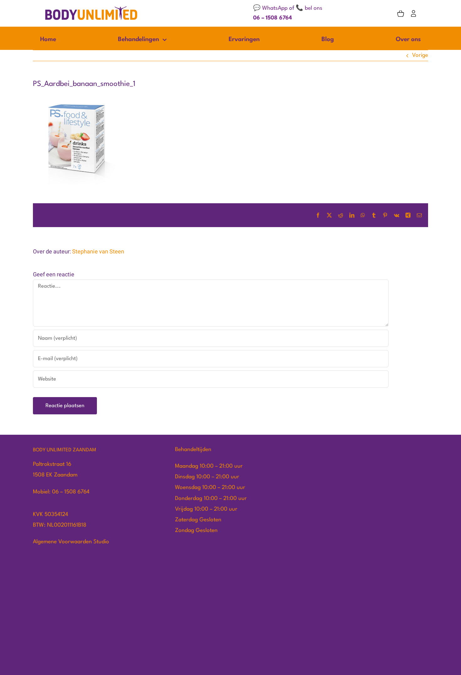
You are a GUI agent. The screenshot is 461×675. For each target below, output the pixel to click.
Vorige (420, 55)
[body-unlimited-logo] (91, 8)
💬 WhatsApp (270, 8)
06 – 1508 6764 (272, 18)
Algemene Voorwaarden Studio (71, 542)
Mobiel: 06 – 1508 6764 (61, 492)
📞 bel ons (309, 8)
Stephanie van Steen (98, 251)
